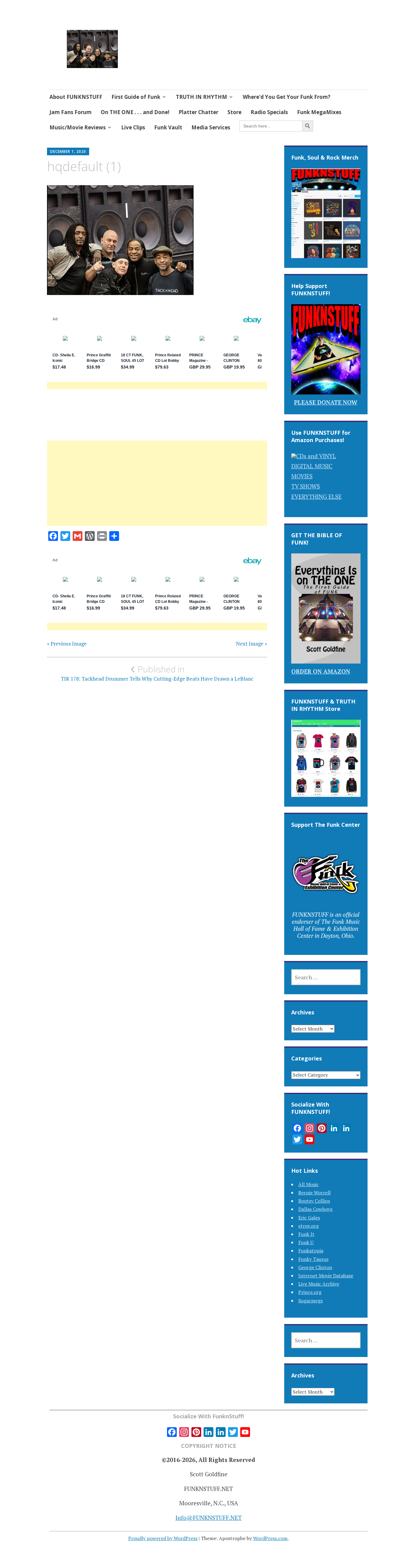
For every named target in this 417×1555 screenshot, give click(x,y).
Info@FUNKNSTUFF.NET (209, 1517)
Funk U (306, 1242)
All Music (308, 1184)
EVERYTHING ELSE (316, 496)
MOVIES (302, 476)
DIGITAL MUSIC (311, 466)
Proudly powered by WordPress (163, 1538)
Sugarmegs (310, 1300)
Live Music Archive (318, 1283)
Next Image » (251, 644)
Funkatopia (310, 1250)
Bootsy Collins (314, 1200)
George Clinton (315, 1267)
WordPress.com (270, 1538)
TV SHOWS (305, 486)
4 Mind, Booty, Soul (171, 41)
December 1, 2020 (68, 151)
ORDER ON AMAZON (320, 671)
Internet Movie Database (325, 1275)
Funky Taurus (313, 1259)
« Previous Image (67, 644)
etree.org (308, 1225)
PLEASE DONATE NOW (325, 402)
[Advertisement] (157, 490)
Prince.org (309, 1292)
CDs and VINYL (316, 456)
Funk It (306, 1234)
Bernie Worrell (314, 1192)
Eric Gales (309, 1217)
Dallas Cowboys (315, 1209)
